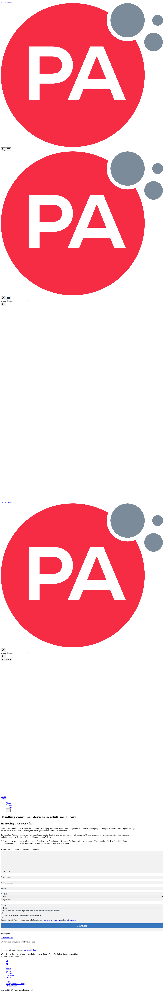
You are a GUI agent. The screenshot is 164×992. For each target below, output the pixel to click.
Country (4, 905)
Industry (4, 894)
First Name (5, 871)
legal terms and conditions (52, 920)
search (3, 301)
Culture (4, 799)
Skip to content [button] (6, 2)
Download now (7, 938)
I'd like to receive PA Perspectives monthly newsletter (22, 915)
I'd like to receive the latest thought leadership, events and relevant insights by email (30, 911)
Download (82, 925)
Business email (7, 883)
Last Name (5, 877)
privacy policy (71, 920)
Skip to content (6, 502)
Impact (3, 797)
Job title (3, 888)
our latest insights (30, 950)
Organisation (6, 899)
